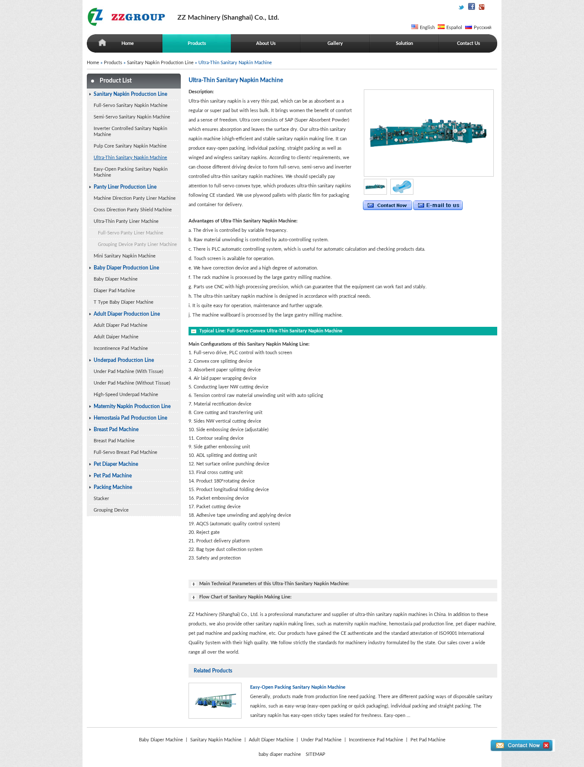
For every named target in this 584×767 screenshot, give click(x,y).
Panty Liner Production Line (125, 187)
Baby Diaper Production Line (126, 267)
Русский (482, 27)
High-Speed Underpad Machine (126, 394)
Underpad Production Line (124, 360)
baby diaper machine (280, 754)
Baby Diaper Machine (116, 279)
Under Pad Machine (321, 739)
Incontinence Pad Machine (121, 348)
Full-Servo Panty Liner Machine (130, 233)
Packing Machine (113, 487)
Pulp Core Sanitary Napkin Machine (130, 146)
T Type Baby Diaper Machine (123, 302)
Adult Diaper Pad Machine (120, 325)
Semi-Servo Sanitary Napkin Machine (132, 117)
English (427, 27)
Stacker (101, 498)
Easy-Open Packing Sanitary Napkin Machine (131, 172)
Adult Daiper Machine (116, 337)
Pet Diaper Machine (116, 464)
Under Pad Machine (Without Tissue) (132, 383)
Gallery (335, 43)
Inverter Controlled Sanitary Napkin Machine (130, 131)
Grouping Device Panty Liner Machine (137, 244)
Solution (404, 43)
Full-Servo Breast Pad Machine (125, 452)
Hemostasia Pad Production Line (130, 418)
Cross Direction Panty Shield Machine (133, 209)
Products (197, 43)
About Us (266, 43)
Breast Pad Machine (116, 429)
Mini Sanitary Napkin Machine (125, 256)
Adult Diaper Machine (271, 739)
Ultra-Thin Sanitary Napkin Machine (130, 157)
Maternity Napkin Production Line (132, 406)
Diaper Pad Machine (114, 290)
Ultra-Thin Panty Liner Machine (126, 221)
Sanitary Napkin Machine (216, 739)
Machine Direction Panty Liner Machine (135, 198)
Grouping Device (111, 510)
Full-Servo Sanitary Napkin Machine (131, 105)
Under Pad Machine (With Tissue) (128, 371)
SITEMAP (315, 754)
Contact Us (468, 43)
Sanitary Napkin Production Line (160, 62)
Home (127, 43)
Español (454, 27)
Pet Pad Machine (113, 475)
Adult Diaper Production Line (127, 314)
